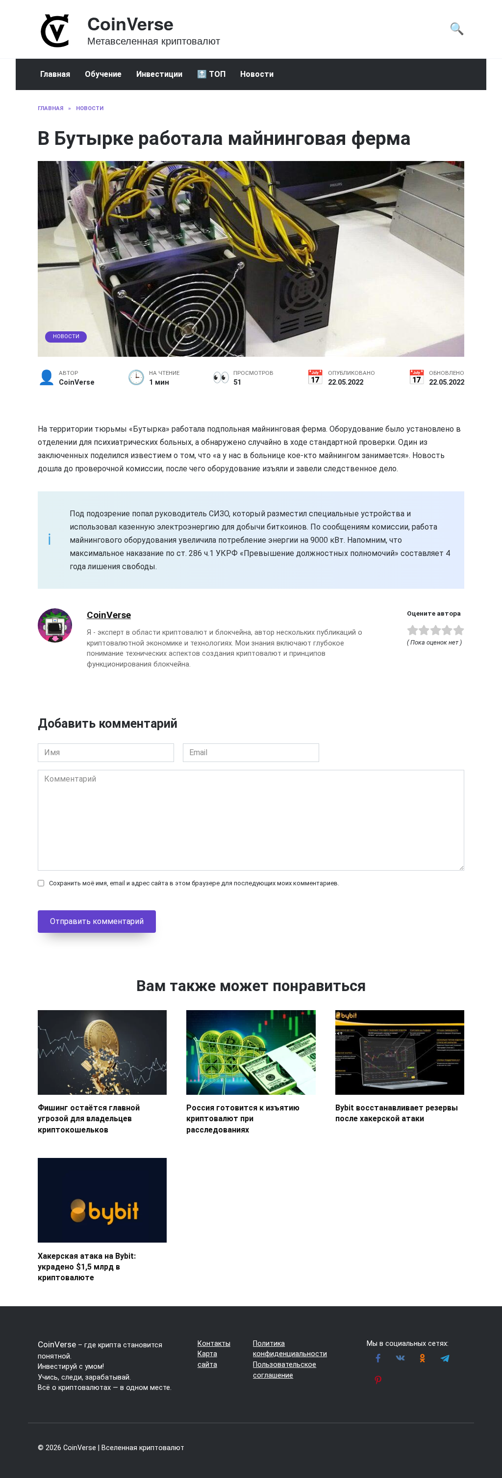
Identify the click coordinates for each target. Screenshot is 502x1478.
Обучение (103, 74)
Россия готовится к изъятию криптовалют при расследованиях (243, 1118)
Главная (55, 74)
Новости (257, 74)
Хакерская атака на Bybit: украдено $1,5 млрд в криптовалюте (87, 1266)
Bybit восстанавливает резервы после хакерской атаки (396, 1113)
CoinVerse (130, 23)
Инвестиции (159, 74)
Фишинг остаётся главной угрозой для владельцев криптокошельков (89, 1118)
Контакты (214, 1343)
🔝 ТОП (211, 74)
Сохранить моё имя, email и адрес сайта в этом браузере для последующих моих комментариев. (194, 883)
